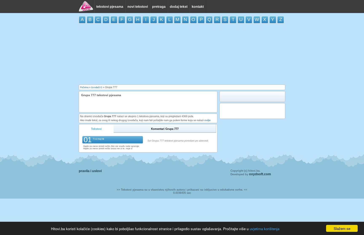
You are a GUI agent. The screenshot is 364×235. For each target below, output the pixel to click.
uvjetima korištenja (264, 228)
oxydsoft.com (260, 174)
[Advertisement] (182, 54)
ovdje (207, 120)
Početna (84, 87)
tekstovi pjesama (109, 6)
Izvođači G (96, 87)
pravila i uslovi (90, 171)
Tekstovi (96, 128)
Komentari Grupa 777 (165, 128)
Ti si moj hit (98, 139)
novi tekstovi (137, 6)
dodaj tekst (178, 6)
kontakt (198, 6)
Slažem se (342, 228)
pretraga (159, 6)
